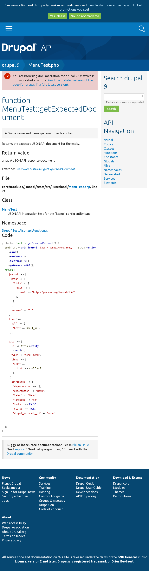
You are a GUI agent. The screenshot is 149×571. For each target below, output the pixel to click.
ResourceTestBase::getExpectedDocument (45, 169)
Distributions (122, 496)
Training (45, 487)
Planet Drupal (11, 483)
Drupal (62, 561)
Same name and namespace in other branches (40, 133)
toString (15, 261)
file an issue (80, 445)
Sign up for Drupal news (18, 492)
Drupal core (121, 483)
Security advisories (15, 496)
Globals (109, 161)
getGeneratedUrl (20, 265)
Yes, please (57, 16)
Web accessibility (14, 523)
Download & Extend (128, 477)
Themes (118, 492)
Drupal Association (15, 527)
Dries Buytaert (123, 561)
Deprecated (112, 174)
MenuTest (9, 209)
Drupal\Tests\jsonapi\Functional (25, 230)
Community (47, 477)
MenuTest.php (43, 65)
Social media (11, 487)
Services (109, 178)
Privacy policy (11, 540)
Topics (108, 144)
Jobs (5, 500)
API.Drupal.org (86, 496)
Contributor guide (51, 496)
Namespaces (113, 170)
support (20, 449)
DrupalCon (46, 505)
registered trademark (90, 561)
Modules (119, 487)
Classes (109, 148)
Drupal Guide (85, 483)
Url (23, 247)
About (6, 517)
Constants (111, 157)
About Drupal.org (14, 531)
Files (107, 165)
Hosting (44, 492)
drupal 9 (11, 65)
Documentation (87, 477)
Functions (111, 152)
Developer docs (87, 492)
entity (91, 247)
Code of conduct (51, 509)
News (6, 477)
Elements (110, 182)
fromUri (32, 247)
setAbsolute (17, 256)
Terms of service (13, 536)
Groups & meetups (52, 500)
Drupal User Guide (88, 487)
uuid (13, 252)
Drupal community (20, 453)
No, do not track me (85, 16)
